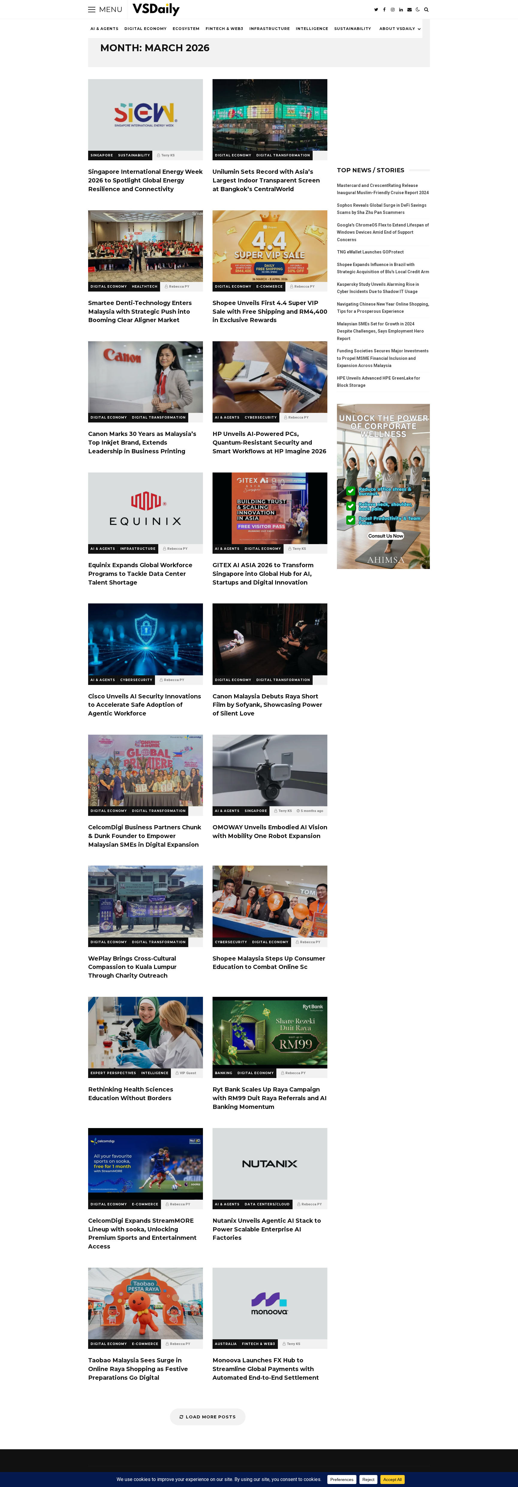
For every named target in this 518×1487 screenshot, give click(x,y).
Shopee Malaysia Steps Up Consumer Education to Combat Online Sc (270, 901)
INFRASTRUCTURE (269, 28)
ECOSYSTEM (186, 28)
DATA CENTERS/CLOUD (267, 1204)
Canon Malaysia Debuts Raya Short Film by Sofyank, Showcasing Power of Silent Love (270, 639)
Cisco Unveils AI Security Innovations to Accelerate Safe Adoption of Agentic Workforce (145, 639)
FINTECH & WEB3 (224, 28)
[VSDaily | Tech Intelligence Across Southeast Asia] (156, 11)
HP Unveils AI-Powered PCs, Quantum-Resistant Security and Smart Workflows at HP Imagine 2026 (270, 377)
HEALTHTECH (144, 287)
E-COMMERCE (269, 287)
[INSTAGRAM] (392, 9)
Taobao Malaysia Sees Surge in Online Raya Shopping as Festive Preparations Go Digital (145, 1303)
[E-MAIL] (409, 9)
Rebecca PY (179, 287)
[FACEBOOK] (384, 9)
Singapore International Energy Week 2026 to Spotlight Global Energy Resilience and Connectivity (145, 115)
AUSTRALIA (226, 1344)
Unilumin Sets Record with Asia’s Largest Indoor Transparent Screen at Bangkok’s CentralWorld (270, 115)
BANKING (223, 1073)
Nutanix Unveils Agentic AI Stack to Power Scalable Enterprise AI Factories (270, 1164)
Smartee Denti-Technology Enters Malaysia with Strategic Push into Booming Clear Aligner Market (145, 246)
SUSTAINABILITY (352, 28)
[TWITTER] (376, 9)
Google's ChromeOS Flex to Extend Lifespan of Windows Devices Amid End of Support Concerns (383, 232)
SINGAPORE (102, 155)
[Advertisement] (383, 116)
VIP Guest (188, 1073)
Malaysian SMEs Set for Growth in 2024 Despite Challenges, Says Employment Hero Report (380, 331)
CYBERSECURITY (261, 417)
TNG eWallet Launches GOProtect (370, 252)
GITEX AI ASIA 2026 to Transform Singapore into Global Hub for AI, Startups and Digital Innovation (270, 508)
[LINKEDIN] (401, 9)
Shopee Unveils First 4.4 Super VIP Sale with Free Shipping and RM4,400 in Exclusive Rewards (270, 246)
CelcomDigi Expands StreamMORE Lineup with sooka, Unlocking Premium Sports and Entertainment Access (145, 1164)
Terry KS (168, 155)
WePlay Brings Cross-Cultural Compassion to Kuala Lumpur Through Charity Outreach (145, 901)
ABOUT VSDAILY (397, 28)
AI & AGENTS (104, 28)
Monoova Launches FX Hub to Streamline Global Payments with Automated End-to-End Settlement (270, 1303)
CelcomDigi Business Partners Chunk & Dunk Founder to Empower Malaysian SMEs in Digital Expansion (145, 770)
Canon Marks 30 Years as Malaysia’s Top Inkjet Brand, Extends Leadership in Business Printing (145, 377)
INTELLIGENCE (312, 28)
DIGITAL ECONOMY (145, 28)
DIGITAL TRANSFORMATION (283, 155)
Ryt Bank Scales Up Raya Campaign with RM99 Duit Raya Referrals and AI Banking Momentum (270, 1032)
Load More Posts (211, 1417)
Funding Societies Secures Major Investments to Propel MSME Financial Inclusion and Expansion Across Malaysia (383, 358)
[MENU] (91, 9)
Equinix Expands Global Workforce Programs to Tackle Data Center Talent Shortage (145, 508)
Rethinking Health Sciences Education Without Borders (145, 1032)
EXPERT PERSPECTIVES (113, 1073)
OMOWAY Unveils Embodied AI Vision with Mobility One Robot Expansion (270, 770)
